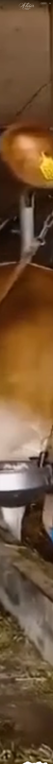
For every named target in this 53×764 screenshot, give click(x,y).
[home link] (26, 9)
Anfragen (44, 3)
